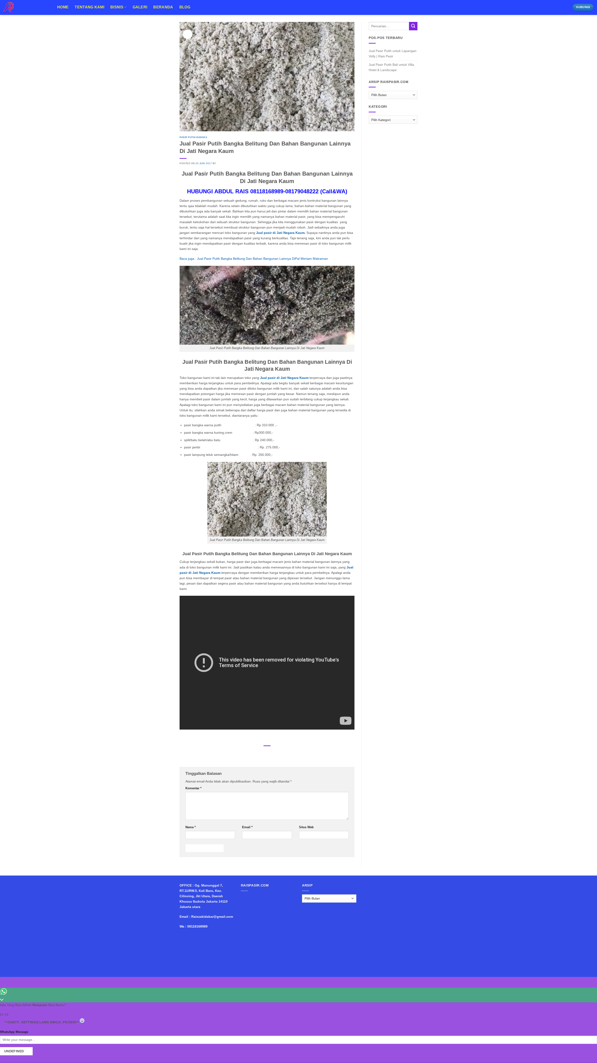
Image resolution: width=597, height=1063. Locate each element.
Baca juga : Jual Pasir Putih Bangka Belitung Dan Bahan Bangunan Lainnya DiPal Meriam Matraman (254, 258)
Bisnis (116, 7)
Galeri (140, 7)
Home (63, 7)
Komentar (193, 788)
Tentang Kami (89, 7)
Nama (190, 827)
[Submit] (413, 26)
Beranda (163, 7)
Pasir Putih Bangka (193, 137)
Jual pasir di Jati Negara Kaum (284, 378)
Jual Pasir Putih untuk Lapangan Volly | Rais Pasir (393, 53)
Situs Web (306, 827)
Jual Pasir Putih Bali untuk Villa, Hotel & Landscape (392, 67)
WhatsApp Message (14, 1032)
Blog (184, 7)
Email (247, 827)
